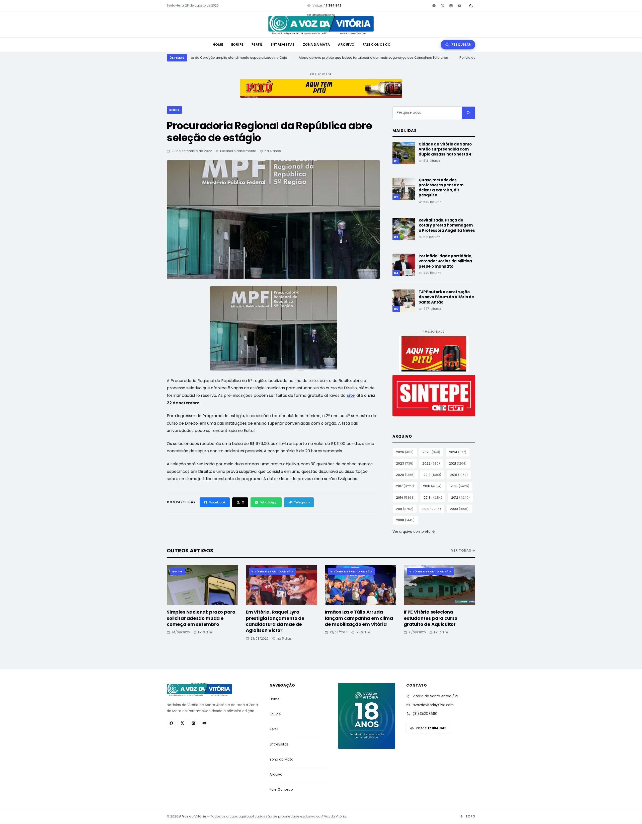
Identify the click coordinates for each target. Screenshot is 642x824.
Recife (174, 110)
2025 (431, 452)
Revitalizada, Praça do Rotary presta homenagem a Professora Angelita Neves (447, 225)
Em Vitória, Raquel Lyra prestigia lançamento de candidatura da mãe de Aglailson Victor (275, 621)
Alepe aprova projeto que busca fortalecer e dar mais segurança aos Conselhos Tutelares (368, 57)
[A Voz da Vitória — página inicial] (321, 24)
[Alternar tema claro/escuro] (471, 5)
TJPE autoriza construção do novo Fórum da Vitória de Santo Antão (446, 297)
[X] (442, 5)
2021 (457, 463)
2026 (405, 452)
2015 (460, 486)
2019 (432, 475)
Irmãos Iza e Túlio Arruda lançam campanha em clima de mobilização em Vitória (359, 618)
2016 (432, 486)
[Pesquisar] (468, 113)
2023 (404, 463)
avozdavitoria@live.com (433, 705)
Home (218, 44)
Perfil (257, 44)
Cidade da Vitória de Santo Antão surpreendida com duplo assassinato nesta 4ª (446, 149)
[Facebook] (434, 5)
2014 (405, 497)
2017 (405, 486)
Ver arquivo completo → (413, 531)
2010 (431, 509)
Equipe (237, 44)
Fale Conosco (377, 44)
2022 (431, 463)
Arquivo (346, 44)
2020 (405, 475)
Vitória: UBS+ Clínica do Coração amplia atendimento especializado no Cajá (219, 57)
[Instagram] (451, 5)
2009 (459, 509)
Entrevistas (283, 44)
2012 (460, 497)
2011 (404, 509)
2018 (459, 475)
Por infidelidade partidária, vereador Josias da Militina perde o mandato (445, 261)
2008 (405, 520)
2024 (457, 452)
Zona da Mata (316, 44)
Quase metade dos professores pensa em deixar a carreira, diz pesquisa (441, 187)
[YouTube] (459, 5)
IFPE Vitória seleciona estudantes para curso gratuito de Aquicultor (430, 618)
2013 (433, 497)
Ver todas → (463, 550)
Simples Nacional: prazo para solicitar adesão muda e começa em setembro (201, 618)
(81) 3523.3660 (425, 713)
